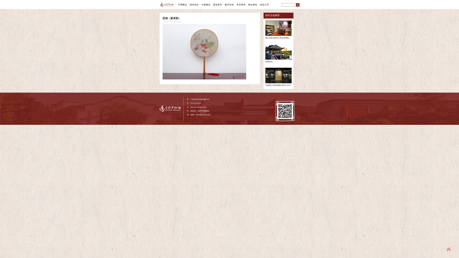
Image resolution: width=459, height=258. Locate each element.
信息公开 (264, 5)
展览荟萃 (217, 5)
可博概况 (182, 5)
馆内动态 (194, 5)
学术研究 (241, 5)
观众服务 (252, 5)
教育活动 (229, 5)
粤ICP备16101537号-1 (203, 115)
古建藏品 (205, 5)
